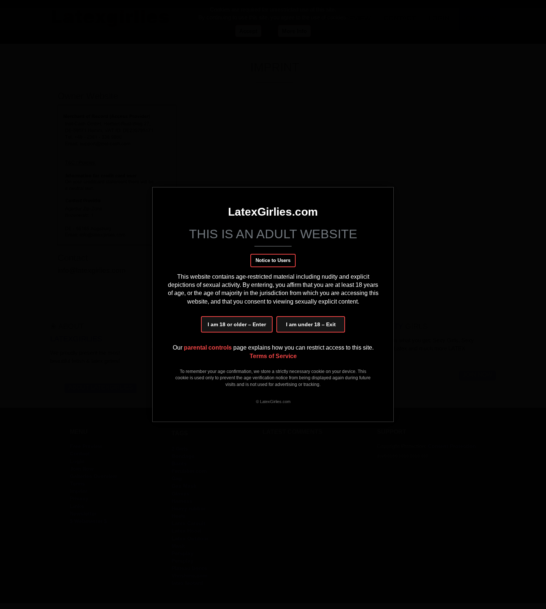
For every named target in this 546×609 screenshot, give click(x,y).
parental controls (208, 347)
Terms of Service (273, 356)
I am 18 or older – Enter (237, 324)
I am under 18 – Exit (311, 324)
